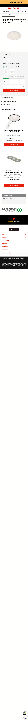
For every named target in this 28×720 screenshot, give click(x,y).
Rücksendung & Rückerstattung (8, 259)
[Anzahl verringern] (4, 86)
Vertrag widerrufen (14, 229)
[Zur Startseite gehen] (14, 8)
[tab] (14, 195)
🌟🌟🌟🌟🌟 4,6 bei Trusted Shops (14, 5)
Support (5, 258)
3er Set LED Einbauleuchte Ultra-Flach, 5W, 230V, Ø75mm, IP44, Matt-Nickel (14, 171)
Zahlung (13, 258)
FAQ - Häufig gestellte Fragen (20, 259)
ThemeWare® (14, 267)
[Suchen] (18, 11)
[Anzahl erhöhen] (23, 86)
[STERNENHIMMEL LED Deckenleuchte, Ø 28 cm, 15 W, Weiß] (6, 72)
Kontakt (9, 258)
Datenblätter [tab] (5, 202)
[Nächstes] (25, 37)
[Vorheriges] (3, 37)
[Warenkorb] (25, 11)
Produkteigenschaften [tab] (7, 198)
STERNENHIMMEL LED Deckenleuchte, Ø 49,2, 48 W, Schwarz (14, 131)
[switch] (24, 718)
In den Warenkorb (14, 90)
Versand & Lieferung (19, 258)
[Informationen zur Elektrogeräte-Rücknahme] (12, 210)
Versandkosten (23, 263)
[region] (14, 39)
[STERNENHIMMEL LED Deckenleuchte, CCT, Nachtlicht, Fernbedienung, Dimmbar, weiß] (14, 36)
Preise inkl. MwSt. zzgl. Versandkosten (12, 63)
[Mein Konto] (22, 11)
